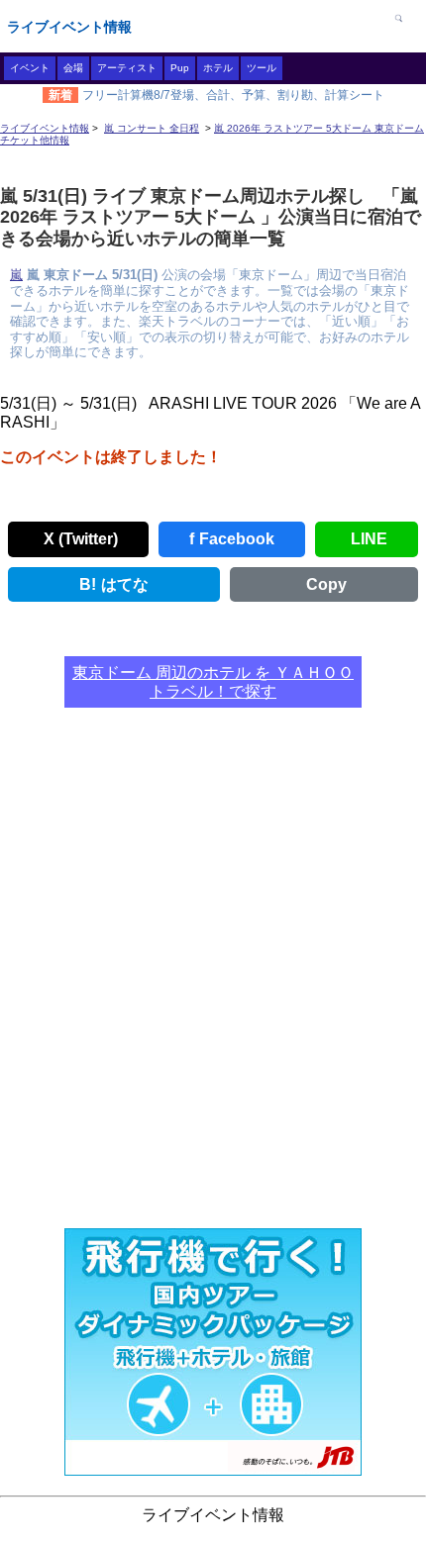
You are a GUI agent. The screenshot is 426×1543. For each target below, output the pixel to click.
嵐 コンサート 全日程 (151, 128)
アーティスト (127, 67)
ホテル (218, 67)
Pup (179, 67)
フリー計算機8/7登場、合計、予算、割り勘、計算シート (233, 95)
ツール (261, 67)
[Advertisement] (213, 980)
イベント (30, 67)
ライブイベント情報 (69, 27)
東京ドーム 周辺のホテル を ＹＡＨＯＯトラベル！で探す (213, 682)
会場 (73, 67)
